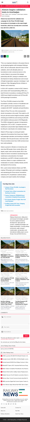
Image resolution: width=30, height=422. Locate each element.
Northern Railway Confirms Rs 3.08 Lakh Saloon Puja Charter (7, 303)
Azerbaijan (14, 14)
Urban (22, 251)
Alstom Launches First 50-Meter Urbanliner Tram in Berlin (22, 256)
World (6, 14)
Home (3, 14)
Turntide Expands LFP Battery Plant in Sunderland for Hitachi (21, 303)
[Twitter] (4, 404)
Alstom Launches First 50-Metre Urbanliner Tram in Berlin (22, 279)
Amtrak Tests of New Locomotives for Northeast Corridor (15, 192)
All (28, 352)
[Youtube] (9, 404)
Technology (3, 251)
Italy (2, 273)
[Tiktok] (11, 404)
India (2, 296)
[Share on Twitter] (5, 56)
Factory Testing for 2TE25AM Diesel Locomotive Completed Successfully (15, 196)
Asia (10, 14)
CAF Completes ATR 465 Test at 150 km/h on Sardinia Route (7, 279)
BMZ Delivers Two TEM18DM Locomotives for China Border (7, 256)
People (21, 273)
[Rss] (15, 404)
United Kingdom (10, 298)
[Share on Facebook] (2, 56)
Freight (5, 250)
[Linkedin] (6, 404)
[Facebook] (2, 404)
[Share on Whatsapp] (7, 56)
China (2, 250)
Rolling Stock (11, 250)
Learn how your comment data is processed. (14, 338)
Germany (17, 250)
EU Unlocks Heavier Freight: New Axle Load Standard (15, 200)
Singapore (24, 296)
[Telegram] (13, 404)
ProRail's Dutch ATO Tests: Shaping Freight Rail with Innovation (15, 204)
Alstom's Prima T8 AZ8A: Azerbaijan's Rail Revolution (15, 188)
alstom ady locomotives (9, 210)
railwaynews (14, 215)
